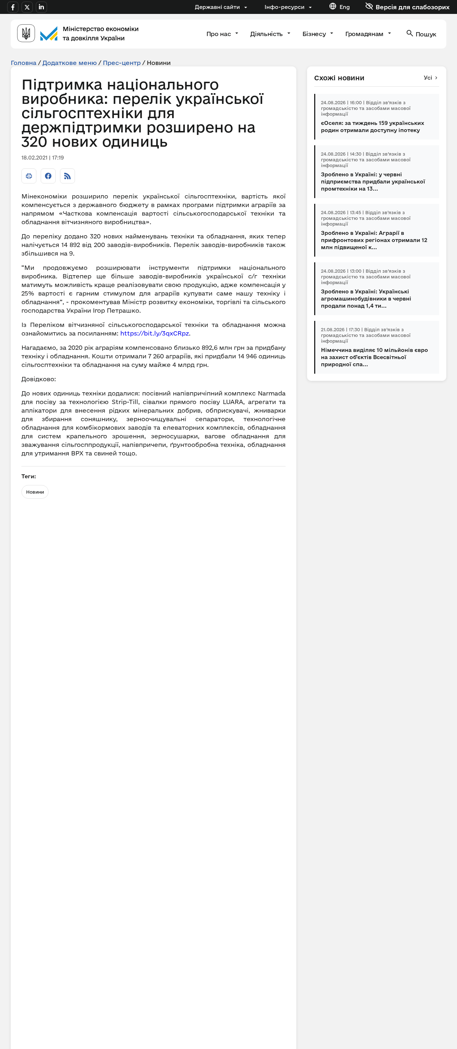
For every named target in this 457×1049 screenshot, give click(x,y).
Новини (35, 491)
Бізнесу (314, 33)
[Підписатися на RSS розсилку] (67, 175)
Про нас (219, 33)
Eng (345, 7)
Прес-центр (122, 62)
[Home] (78, 34)
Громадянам (365, 33)
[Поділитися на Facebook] (48, 175)
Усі (428, 78)
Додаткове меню (69, 62)
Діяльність (267, 33)
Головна (23, 62)
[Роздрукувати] (28, 175)
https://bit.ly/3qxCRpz (154, 333)
